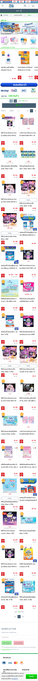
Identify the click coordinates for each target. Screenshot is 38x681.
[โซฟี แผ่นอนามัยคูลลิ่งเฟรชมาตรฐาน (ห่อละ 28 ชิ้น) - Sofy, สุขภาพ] (10, 421)
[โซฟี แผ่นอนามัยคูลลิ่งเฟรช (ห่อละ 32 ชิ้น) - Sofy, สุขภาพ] (28, 520)
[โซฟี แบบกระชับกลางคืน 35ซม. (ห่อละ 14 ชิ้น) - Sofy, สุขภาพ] (10, 354)
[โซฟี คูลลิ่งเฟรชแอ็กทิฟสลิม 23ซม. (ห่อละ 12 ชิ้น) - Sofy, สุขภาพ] (28, 586)
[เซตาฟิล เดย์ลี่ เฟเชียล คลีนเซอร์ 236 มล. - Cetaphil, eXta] (8, 58)
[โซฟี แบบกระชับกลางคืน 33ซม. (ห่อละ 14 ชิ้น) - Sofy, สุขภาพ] (28, 189)
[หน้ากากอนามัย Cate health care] (33, 41)
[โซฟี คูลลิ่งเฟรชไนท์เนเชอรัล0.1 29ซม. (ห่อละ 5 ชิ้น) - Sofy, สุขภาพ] (28, 155)
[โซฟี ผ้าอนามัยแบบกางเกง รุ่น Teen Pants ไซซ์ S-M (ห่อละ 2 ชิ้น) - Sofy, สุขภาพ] (10, 387)
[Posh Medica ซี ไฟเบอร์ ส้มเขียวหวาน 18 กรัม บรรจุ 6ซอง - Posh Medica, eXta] (25, 58)
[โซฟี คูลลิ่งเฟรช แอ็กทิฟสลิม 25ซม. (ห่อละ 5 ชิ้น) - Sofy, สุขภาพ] (10, 155)
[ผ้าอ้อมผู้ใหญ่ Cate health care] (5, 41)
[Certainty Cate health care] (5, 90)
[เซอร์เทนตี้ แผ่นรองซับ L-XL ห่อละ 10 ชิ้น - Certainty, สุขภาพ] (10, 321)
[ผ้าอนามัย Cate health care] (14, 40)
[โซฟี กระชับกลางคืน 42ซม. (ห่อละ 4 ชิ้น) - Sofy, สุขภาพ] (10, 222)
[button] (16, 33)
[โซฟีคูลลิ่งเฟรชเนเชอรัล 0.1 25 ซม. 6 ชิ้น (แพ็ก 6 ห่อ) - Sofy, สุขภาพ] (10, 288)
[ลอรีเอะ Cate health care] (33, 90)
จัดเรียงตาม (3, 111)
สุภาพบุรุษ (6, 643)
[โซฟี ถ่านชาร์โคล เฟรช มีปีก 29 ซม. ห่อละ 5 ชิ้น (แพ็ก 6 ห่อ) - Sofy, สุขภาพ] (28, 387)
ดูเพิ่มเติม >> (33, 48)
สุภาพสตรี (18, 643)
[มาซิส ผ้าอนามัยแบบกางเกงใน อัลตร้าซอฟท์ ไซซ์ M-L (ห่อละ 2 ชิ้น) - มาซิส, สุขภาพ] (28, 421)
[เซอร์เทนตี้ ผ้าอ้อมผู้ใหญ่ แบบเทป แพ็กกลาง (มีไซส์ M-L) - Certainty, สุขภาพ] (10, 255)
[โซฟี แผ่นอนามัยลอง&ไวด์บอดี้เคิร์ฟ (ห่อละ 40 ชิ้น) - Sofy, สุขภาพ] (28, 288)
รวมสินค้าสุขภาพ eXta (8, 47)
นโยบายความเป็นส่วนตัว (6, 649)
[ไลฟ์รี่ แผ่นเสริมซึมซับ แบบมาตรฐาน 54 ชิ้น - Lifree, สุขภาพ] (28, 553)
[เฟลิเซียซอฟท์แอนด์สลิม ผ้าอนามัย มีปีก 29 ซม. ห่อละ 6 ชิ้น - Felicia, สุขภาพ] (10, 454)
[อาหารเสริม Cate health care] (24, 41)
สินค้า (17, 11)
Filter (20, 105)
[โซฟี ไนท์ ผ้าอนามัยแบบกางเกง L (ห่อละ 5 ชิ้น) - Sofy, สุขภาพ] (10, 520)
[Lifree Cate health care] (14, 90)
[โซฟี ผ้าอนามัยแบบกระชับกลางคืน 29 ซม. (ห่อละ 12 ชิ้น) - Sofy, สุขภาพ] (28, 354)
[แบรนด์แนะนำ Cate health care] (19, 84)
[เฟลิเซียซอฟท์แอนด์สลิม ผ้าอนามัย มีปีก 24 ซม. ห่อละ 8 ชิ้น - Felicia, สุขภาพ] (28, 454)
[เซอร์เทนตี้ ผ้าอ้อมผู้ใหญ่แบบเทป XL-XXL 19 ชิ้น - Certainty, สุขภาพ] (10, 586)
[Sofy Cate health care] (24, 90)
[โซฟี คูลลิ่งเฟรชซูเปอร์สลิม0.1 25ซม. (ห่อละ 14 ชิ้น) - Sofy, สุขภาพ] (10, 487)
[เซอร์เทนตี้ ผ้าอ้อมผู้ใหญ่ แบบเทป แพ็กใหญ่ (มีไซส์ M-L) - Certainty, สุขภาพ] (28, 222)
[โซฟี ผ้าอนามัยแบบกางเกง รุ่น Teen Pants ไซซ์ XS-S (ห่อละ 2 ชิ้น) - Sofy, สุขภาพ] (10, 189)
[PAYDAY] (19, 1)
